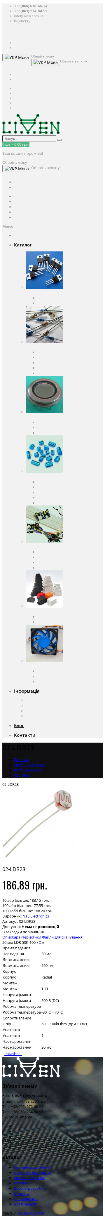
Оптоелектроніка (41, 417)
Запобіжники (49, 368)
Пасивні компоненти (44, 347)
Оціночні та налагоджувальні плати (69, 552)
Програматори (50, 557)
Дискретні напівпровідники (62, 297)
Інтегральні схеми (53, 303)
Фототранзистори (53, 432)
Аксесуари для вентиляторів (62, 681)
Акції (30, 716)
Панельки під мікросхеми (60, 487)
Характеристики (26, 937)
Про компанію (39, 700)
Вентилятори (37, 665)
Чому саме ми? (39, 710)
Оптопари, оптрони (55, 422)
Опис (7, 937)
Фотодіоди (46, 427)
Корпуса (33, 611)
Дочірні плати (49, 567)
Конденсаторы (50, 352)
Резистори (46, 357)
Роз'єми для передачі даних (62, 492)
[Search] (59, 140)
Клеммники (48, 481)
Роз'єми (33, 476)
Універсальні (49, 622)
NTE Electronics (35, 916)
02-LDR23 (22, 775)
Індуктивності (49, 373)
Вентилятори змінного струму (64, 671)
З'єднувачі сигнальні (56, 497)
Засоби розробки (41, 546)
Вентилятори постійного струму (66, 676)
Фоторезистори (28, 770)
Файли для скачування (62, 937)
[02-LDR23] (38, 858)
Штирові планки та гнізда (60, 502)
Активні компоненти (44, 292)
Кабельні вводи (51, 616)
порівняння (33, 931)
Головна (21, 759)
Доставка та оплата (43, 705)
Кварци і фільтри (52, 362)
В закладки (12, 931)
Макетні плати (50, 562)
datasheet (13, 1053)
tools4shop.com (31, 1213)
